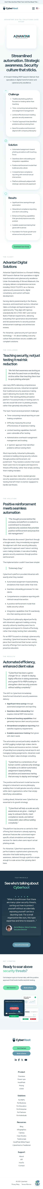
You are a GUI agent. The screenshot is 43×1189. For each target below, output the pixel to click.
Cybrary (21, 1133)
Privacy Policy (16, 1184)
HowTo (21, 1163)
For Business (21, 1103)
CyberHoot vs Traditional (21, 1145)
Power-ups (22, 1079)
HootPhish (21, 1082)
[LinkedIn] (16, 1060)
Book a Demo (28, 988)
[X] (22, 1060)
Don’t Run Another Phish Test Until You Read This (21, 2)
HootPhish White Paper (21, 1142)
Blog (21, 1126)
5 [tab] (34, 898)
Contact (21, 1166)
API (21, 1159)
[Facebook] (19, 1060)
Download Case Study (21, 247)
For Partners (21, 1112)
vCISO (21, 1089)
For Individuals (21, 1115)
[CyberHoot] (10, 8)
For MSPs (21, 1100)
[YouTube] (26, 1060)
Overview (21, 1076)
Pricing (21, 1085)
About (21, 1156)
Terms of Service (26, 1184)
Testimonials (21, 1139)
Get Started (11, 988)
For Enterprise (21, 1109)
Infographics (21, 1130)
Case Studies (21, 1136)
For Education (21, 1106)
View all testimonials (21, 945)
